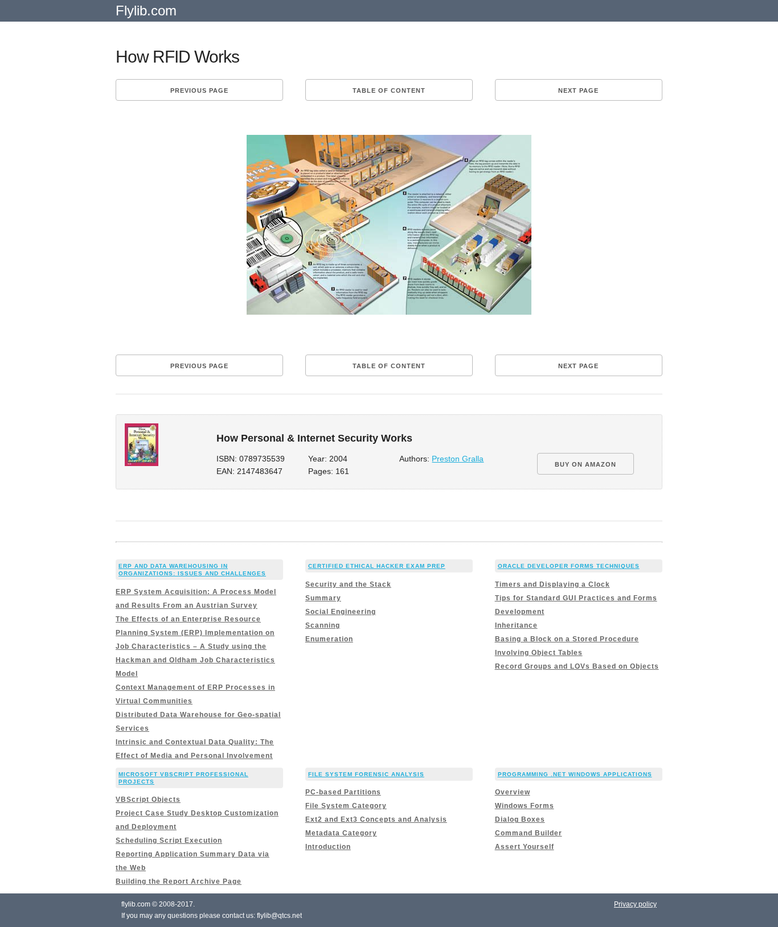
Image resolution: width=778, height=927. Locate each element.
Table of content (389, 90)
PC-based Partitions (343, 792)
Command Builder (528, 833)
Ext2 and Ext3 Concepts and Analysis (376, 819)
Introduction (328, 847)
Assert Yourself (524, 847)
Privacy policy (635, 904)
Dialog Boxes (520, 819)
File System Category (346, 806)
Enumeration (329, 639)
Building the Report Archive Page (178, 881)
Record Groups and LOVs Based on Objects (577, 666)
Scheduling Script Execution (169, 840)
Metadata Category (341, 833)
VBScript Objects (148, 800)
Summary (323, 598)
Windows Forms (524, 806)
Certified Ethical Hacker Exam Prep (376, 566)
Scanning (322, 625)
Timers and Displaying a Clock (552, 584)
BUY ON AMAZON (585, 464)
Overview (512, 792)
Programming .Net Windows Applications (575, 774)
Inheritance (516, 625)
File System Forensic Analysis (366, 774)
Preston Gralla (458, 459)
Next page (578, 90)
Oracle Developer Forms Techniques (569, 566)
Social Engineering (340, 612)
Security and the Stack (348, 584)
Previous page (199, 90)
